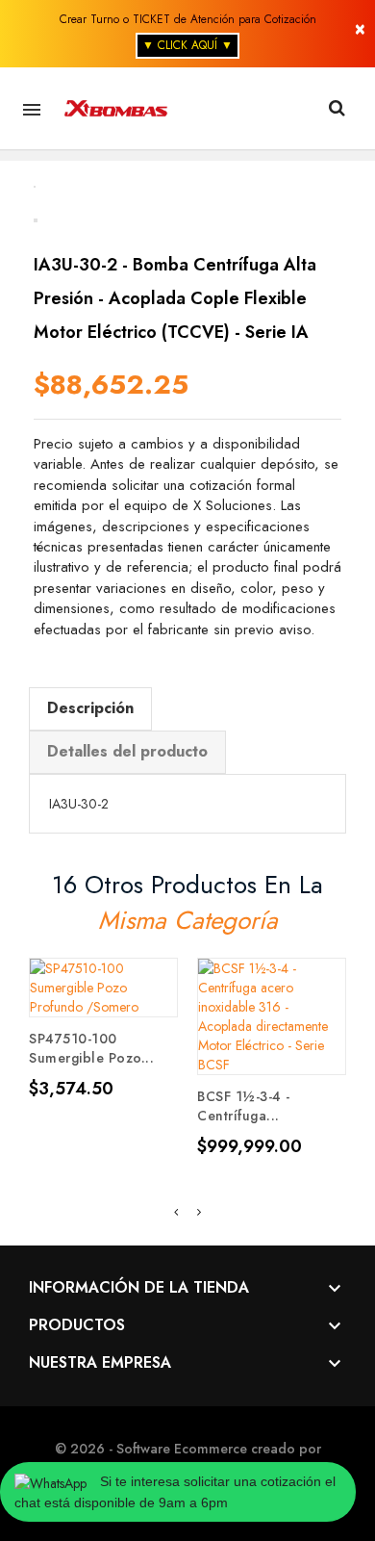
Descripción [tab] (90, 708)
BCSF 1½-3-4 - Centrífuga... (243, 1106)
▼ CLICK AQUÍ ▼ (187, 45)
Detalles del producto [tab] (127, 751)
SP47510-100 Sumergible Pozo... (91, 1048)
